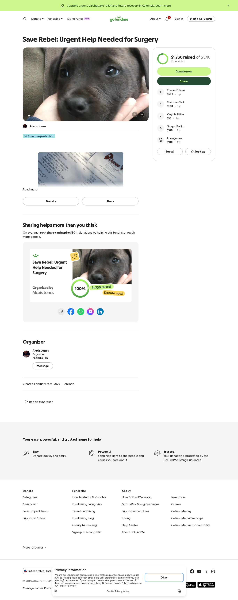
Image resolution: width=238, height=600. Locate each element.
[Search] (24, 18)
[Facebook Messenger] (90, 311)
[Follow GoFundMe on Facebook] (192, 571)
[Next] (141, 114)
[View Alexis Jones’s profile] (26, 354)
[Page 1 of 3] (29, 115)
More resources (33, 547)
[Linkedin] (100, 311)
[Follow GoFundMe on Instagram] (213, 571)
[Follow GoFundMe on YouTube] (199, 571)
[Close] (228, 5)
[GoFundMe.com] (119, 19)
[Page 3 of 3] (34, 115)
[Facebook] (70, 311)
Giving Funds (78, 18)
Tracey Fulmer (176, 90)
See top (199, 151)
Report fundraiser (41, 401)
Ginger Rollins (176, 126)
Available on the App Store (206, 585)
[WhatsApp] (80, 311)
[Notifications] (166, 18)
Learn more (163, 5)
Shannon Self (175, 102)
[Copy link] (61, 311)
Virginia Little (175, 114)
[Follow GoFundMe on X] (206, 571)
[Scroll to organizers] (25, 126)
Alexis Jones (41, 350)
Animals (69, 383)
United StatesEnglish (41, 571)
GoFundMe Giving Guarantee (182, 460)
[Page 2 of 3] (32, 115)
